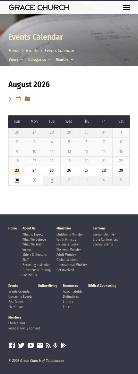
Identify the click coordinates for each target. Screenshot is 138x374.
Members (15, 317)
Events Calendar (59, 50)
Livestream (15, 307)
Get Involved (65, 270)
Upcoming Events (20, 297)
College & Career (68, 244)
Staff (25, 260)
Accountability (72, 291)
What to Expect (32, 234)
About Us (29, 228)
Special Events (103, 244)
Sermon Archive (104, 234)
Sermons (99, 228)
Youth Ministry (66, 239)
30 (17, 180)
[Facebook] (12, 345)
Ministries (63, 228)
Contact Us (29, 275)
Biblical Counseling (102, 286)
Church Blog (16, 323)
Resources (70, 286)
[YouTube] (30, 345)
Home (14, 50)
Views (14, 59)
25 (52, 170)
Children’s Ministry (69, 234)
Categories (37, 59)
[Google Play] (63, 346)
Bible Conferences (105, 239)
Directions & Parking (36, 270)
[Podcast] (55, 346)
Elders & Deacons (34, 255)
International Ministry (71, 265)
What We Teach (32, 244)
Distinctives (71, 297)
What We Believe (34, 239)
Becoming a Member (36, 265)
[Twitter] (21, 345)
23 (17, 170)
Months (63, 59)
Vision (26, 249)
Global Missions (67, 260)
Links (66, 307)
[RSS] (48, 345)
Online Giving (47, 286)
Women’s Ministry (68, 249)
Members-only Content (24, 328)
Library (68, 302)
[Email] (40, 345)
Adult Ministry (66, 255)
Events (32, 50)
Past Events (15, 302)
